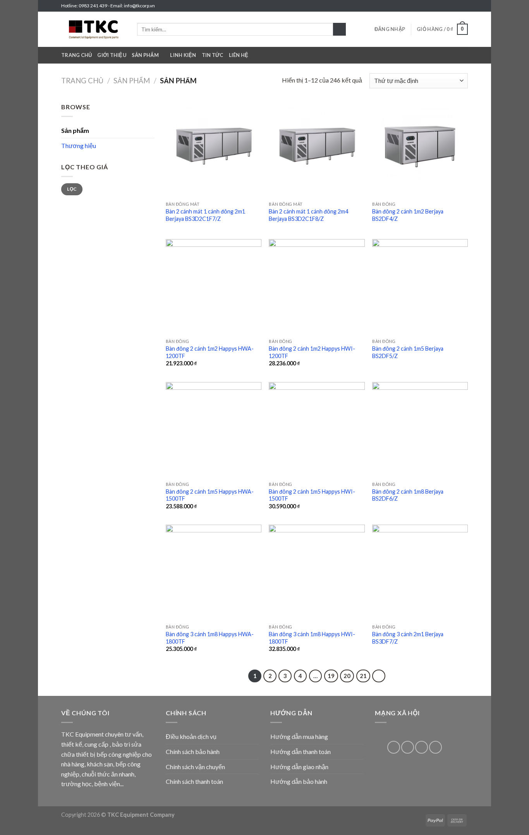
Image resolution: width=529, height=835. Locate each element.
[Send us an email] (464, 6)
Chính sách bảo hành (193, 751)
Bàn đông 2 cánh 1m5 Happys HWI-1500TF (312, 495)
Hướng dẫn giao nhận (299, 766)
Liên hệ (239, 55)
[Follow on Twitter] (456, 6)
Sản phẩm (145, 55)
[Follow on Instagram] (449, 6)
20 (347, 675)
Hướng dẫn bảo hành (298, 781)
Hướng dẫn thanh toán (300, 751)
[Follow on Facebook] (442, 6)
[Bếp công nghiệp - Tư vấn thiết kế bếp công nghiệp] (93, 29)
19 (331, 675)
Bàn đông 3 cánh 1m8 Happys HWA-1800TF (210, 638)
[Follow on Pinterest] (407, 747)
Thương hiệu (78, 145)
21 (363, 675)
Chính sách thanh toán (194, 781)
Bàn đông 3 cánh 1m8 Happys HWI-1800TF (312, 638)
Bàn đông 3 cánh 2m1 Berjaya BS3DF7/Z (407, 638)
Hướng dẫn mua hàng (299, 736)
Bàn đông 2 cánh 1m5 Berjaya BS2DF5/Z (407, 352)
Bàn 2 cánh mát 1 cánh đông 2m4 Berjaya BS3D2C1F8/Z (308, 215)
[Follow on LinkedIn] (421, 747)
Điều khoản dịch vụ (191, 736)
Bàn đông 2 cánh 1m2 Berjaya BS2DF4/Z (407, 215)
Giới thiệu (111, 55)
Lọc (71, 189)
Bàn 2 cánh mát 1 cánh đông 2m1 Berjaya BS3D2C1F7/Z (205, 215)
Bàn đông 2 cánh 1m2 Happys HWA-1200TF (210, 352)
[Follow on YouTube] (435, 747)
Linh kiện (183, 55)
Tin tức (212, 55)
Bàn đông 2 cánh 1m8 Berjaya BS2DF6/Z (407, 495)
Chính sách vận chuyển (195, 766)
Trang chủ (76, 55)
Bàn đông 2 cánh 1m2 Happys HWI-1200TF (312, 352)
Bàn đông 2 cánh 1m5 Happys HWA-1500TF (210, 495)
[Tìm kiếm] (339, 29)
